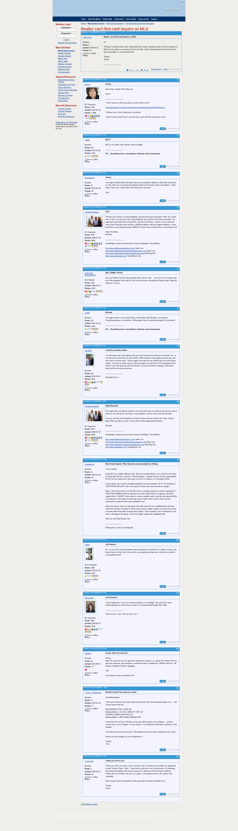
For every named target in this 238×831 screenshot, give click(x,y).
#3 (178, 173)
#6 (178, 308)
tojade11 (88, 654)
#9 (178, 459)
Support (154, 19)
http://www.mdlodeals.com (116, 256)
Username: (66, 28)
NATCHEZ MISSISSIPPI (90, 274)
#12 (177, 649)
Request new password (67, 43)
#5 (178, 268)
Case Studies (131, 19)
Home (83, 19)
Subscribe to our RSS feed (66, 122)
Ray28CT (88, 351)
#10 (177, 540)
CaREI (87, 140)
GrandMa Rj (89, 464)
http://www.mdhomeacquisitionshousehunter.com (125, 253)
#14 (177, 756)
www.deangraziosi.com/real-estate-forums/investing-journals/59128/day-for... (136, 107)
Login (165, 69)
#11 (177, 593)
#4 (178, 207)
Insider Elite (107, 19)
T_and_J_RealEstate (93, 693)
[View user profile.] (92, 100)
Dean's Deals (143, 19)
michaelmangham (92, 212)
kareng (87, 84)
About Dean (119, 19)
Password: (66, 33)
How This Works (94, 19)
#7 (178, 346)
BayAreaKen (90, 178)
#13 (177, 688)
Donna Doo (89, 598)
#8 (178, 401)
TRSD (87, 545)
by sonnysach (156, 69)
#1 (178, 80)
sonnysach (87, 37)
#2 (178, 135)
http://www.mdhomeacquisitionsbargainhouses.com (126, 251)
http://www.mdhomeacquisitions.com (120, 248)
